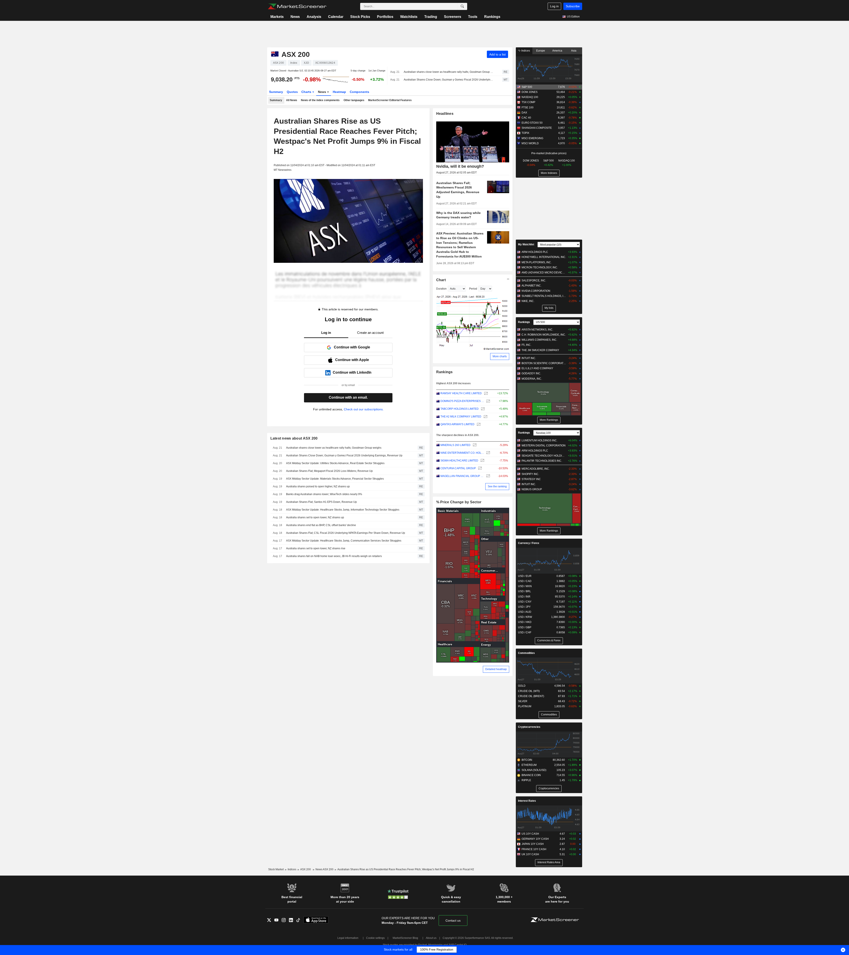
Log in (554, 6)
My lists (549, 307)
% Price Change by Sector (459, 502)
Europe (540, 50)
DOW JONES (529, 92)
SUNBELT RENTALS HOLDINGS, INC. (544, 296)
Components (359, 92)
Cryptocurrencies (529, 726)
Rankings (492, 17)
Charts (306, 92)
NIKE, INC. (528, 301)
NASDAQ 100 (530, 97)
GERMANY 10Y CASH (535, 838)
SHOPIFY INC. (530, 474)
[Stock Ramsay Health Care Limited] (485, 393)
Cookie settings (375, 938)
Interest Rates (527, 800)
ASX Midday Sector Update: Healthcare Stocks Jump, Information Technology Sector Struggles (342, 509)
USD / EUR (525, 576)
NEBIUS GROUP (532, 489)
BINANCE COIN (531, 775)
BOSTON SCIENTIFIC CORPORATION (544, 363)
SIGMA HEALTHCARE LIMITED (459, 460)
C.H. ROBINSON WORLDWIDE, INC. (544, 334)
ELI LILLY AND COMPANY (537, 368)
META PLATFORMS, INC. (537, 262)
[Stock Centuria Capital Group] (479, 468)
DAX (524, 112)
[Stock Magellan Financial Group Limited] (487, 476)
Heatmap (339, 92)
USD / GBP (524, 627)
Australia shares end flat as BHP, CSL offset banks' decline (321, 525)
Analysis (314, 17)
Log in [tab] (326, 332)
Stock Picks (360, 17)
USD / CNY (525, 601)
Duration (441, 288)
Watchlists (408, 17)
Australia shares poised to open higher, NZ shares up (318, 486)
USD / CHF (524, 632)
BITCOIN (527, 759)
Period (473, 288)
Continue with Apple (352, 360)
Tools (472, 17)
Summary (276, 92)
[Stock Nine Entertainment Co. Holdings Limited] (487, 453)
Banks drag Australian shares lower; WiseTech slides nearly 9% (324, 494)
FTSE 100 (527, 107)
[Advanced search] (462, 6)
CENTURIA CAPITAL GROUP (458, 468)
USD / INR (524, 596)
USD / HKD (525, 622)
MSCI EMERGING (532, 138)
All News (291, 100)
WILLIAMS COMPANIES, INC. (539, 339)
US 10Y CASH (530, 833)
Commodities (526, 653)
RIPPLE (526, 780)
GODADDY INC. (531, 373)
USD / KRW (525, 617)
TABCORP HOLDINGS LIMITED (459, 408)
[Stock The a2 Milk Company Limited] (485, 416)
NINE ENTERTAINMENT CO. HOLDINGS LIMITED (462, 452)
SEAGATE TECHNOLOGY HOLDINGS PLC (544, 455)
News (295, 17)
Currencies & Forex (548, 640)
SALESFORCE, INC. (534, 280)
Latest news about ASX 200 (294, 438)
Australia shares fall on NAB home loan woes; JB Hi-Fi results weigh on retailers (334, 556)
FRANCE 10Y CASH (534, 849)
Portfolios (385, 17)
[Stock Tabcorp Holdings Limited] (482, 409)
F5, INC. (526, 344)
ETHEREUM (529, 765)
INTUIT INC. (529, 358)
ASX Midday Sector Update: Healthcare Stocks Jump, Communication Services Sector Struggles (343, 540)
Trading (430, 17)
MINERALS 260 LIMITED (455, 445)
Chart (441, 280)
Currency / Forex (528, 543)
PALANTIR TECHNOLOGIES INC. (542, 460)
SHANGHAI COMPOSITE (537, 127)
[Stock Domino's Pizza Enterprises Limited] (487, 401)
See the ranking (497, 486)
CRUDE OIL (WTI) (529, 691)
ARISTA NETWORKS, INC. (537, 329)
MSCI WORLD (530, 143)
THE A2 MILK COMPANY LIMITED (460, 416)
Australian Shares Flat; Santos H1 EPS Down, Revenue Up (321, 501)
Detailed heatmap (496, 669)
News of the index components (320, 100)
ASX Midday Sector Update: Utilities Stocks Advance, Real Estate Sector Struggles (335, 463)
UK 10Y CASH (530, 854)
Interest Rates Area (548, 862)
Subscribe (573, 6)
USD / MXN (525, 586)
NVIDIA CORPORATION (536, 290)
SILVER (522, 701)
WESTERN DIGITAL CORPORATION (544, 445)
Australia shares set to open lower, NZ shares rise (315, 548)
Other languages (354, 100)
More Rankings (549, 419)
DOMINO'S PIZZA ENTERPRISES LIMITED (462, 401)
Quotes (292, 92)
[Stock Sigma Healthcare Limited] (482, 460)
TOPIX (525, 133)
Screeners (452, 17)
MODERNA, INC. (532, 378)
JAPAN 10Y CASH (533, 843)
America (557, 50)
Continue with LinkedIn (352, 372)
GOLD (522, 685)
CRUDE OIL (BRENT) (531, 696)
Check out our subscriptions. (364, 409)
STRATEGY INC (531, 479)
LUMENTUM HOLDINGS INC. (539, 440)
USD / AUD (524, 611)
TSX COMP (528, 102)
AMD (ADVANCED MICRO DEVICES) (544, 272)
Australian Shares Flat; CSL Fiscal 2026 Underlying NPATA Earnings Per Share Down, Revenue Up (345, 532)
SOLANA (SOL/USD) (534, 770)
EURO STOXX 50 (532, 122)
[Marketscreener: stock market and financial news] (297, 6)
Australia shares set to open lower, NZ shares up (315, 517)
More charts (500, 356)
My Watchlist (526, 244)
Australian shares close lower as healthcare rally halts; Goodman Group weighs (449, 71)
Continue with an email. (348, 397)
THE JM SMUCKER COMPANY (540, 350)
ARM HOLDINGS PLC (535, 252)
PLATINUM (524, 706)
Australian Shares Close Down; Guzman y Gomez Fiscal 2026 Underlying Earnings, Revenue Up (449, 79)
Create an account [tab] (370, 332)
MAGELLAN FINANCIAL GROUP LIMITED (462, 476)
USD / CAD (525, 581)
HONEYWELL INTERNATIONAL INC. (544, 257)
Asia (573, 50)
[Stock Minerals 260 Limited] (474, 445)
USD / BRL (524, 591)
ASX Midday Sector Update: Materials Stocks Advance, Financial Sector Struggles (335, 478)
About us (431, 938)
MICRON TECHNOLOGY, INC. (540, 267)
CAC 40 (526, 117)
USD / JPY (524, 606)
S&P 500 (527, 86)
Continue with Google (352, 347)
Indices (525, 50)
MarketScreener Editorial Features (390, 100)
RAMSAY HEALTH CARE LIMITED (461, 393)
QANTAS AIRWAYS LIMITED (457, 424)
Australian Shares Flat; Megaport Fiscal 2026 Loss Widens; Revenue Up (329, 471)
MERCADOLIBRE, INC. (536, 468)
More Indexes (549, 173)
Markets (277, 17)
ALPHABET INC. (531, 285)
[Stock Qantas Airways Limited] (478, 424)
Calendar (335, 17)
